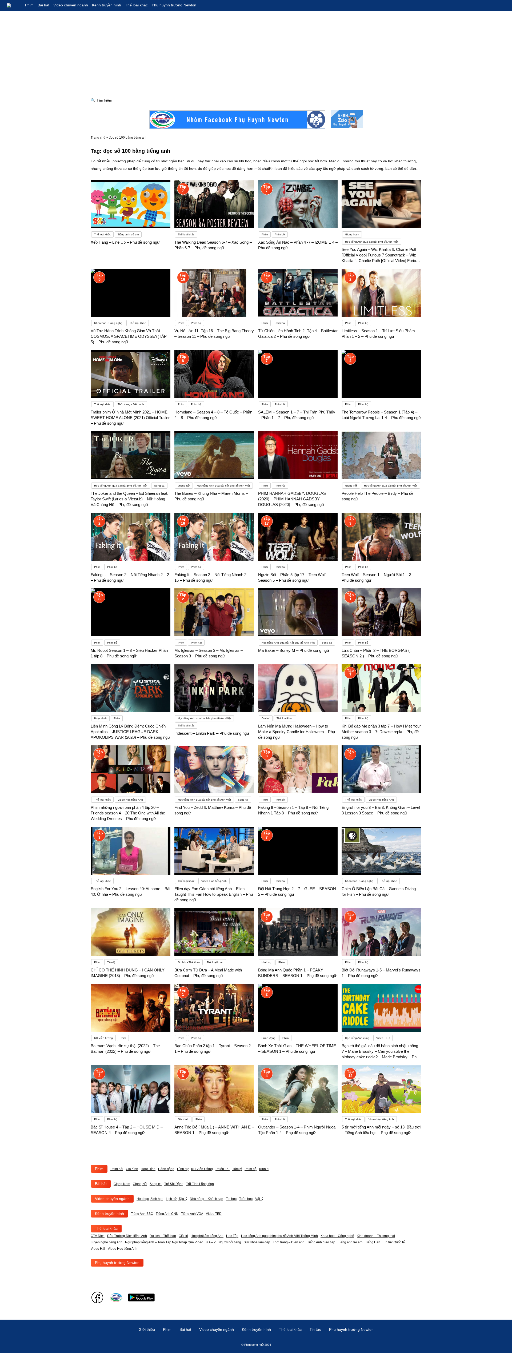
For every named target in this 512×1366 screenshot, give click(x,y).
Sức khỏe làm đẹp (257, 1242)
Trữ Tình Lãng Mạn (200, 1184)
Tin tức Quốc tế (394, 1242)
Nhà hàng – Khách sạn (206, 1199)
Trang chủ (98, 137)
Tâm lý (237, 1169)
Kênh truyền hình (106, 5)
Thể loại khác (136, 5)
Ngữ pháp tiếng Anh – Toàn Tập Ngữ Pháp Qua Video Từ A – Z (170, 1242)
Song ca (156, 1184)
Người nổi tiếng (229, 1242)
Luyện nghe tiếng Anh (106, 1242)
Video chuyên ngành (70, 5)
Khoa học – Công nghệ (337, 1236)
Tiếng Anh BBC (142, 1214)
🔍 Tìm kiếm (101, 100)
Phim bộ (251, 1169)
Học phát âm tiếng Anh (207, 1236)
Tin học (231, 1199)
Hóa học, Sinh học (150, 1199)
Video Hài (98, 1249)
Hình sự (183, 1169)
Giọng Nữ (140, 1184)
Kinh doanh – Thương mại (376, 1236)
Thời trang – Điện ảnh (289, 1242)
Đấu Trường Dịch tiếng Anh (127, 1236)
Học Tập (232, 1236)
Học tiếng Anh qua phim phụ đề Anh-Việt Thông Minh (279, 1236)
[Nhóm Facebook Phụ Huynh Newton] (237, 119)
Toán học (246, 1199)
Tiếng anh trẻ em (350, 1242)
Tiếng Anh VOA (192, 1214)
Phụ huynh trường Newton (174, 5)
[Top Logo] (13, 5)
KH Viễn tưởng (202, 1169)
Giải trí (183, 1236)
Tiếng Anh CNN (167, 1214)
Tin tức (315, 1329)
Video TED (214, 1214)
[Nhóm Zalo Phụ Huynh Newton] (347, 119)
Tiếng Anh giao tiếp (321, 1242)
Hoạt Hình (148, 1169)
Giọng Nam (122, 1184)
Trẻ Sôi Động (173, 1184)
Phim (29, 5)
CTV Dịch (98, 1236)
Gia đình (132, 1169)
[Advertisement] (256, 50)
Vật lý (259, 1199)
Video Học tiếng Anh (122, 1249)
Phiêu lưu (222, 1169)
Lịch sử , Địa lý (176, 1199)
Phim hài (116, 1169)
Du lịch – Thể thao (163, 1236)
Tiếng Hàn (372, 1242)
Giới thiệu (147, 1329)
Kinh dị (264, 1169)
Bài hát (43, 5)
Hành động (166, 1169)
